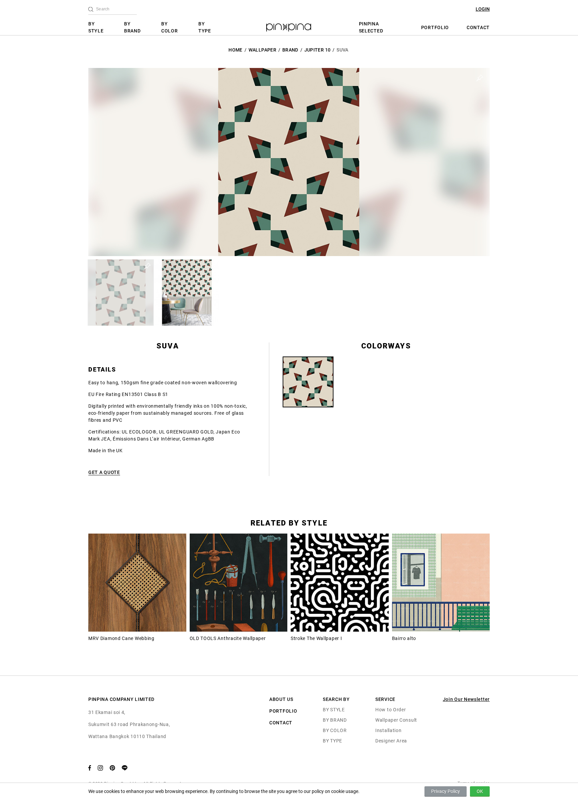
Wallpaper (262, 50)
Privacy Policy (445, 791)
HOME (235, 50)
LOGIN (483, 9)
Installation (388, 730)
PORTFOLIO (435, 27)
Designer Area (391, 740)
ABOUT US (281, 699)
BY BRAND (132, 27)
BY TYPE (204, 27)
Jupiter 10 (317, 50)
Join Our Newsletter (466, 699)
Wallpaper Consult (396, 720)
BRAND (290, 50)
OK (480, 791)
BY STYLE (96, 27)
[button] (121, 292)
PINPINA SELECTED (371, 27)
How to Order (390, 709)
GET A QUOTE (104, 472)
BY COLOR (169, 27)
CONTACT (478, 27)
